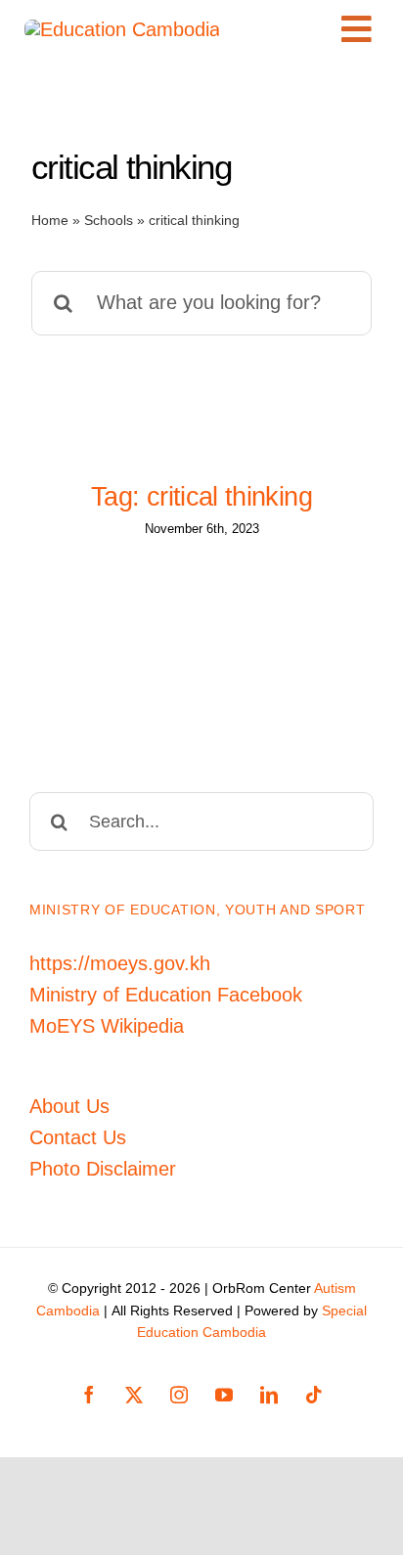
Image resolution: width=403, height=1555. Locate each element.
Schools (108, 220)
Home (49, 220)
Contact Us (77, 1137)
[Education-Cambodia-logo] (122, 29)
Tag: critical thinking (201, 496)
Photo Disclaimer (102, 1168)
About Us (69, 1106)
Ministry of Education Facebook (165, 994)
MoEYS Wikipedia (106, 1026)
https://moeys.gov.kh (119, 963)
